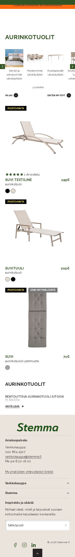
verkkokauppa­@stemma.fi (23, 456)
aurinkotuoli (13, 184)
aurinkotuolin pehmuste (22, 361)
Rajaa (9, 95)
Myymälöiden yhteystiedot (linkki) (29, 471)
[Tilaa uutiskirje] (66, 525)
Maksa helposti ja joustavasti (37, 4)
